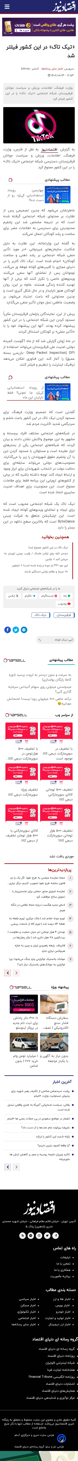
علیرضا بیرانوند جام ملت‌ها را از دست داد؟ (45, 1128)
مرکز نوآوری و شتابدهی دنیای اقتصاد (50, 1398)
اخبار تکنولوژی (26, 1312)
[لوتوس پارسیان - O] (39, 1456)
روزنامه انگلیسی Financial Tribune (52, 1377)
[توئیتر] (16, 630)
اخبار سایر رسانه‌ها (52, 69)
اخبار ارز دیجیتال (59, 1324)
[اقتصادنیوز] (39, 1208)
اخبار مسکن (28, 1305)
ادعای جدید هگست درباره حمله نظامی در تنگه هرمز (38, 907)
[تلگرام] (24, 630)
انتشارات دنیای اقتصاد (60, 1384)
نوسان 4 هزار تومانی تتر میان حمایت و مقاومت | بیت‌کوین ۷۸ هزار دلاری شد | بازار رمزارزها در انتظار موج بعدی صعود (36, 935)
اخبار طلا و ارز (61, 1299)
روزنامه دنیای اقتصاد (61, 1356)
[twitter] (47, 1236)
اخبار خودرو (63, 1312)
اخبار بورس (62, 1305)
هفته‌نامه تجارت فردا (61, 1370)
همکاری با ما (62, 1270)
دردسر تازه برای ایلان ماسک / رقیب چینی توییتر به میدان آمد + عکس (36, 556)
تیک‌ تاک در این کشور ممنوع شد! (48, 548)
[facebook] (56, 1236)
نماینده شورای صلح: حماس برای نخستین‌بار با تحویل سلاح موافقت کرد (38, 894)
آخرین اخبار (62, 1082)
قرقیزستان (64, 615)
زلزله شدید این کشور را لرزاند (53, 1137)
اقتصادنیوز (49, 149)
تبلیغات (65, 1257)
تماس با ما (63, 1264)
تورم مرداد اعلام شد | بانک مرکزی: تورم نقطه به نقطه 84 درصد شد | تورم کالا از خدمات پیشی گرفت (37, 922)
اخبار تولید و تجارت (57, 1318)
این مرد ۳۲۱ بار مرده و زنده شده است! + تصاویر (40, 566)
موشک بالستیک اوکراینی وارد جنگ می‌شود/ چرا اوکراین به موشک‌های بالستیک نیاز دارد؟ (37, 962)
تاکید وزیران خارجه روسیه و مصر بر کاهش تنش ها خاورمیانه (40, 1157)
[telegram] (30, 1236)
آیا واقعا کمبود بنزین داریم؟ (53, 1146)
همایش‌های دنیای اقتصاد (58, 1391)
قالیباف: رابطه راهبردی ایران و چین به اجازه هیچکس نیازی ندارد (40, 948)
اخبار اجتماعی (27, 1318)
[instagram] (39, 1236)
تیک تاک (40, 615)
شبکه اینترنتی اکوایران (60, 1363)
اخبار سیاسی (27, 1299)
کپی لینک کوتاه (64, 640)
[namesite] (64, 6)
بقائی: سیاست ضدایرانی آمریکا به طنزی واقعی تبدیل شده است (39, 1107)
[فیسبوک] (7, 630)
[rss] (23, 1236)
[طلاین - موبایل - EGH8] (39, 27)
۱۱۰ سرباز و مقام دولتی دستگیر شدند (46, 572)
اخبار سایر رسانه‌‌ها (24, 1324)
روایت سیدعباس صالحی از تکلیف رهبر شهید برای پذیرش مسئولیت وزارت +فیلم (40, 1093)
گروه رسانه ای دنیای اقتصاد (57, 1349)
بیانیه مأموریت (60, 1276)
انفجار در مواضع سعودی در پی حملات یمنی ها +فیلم (38, 1119)
